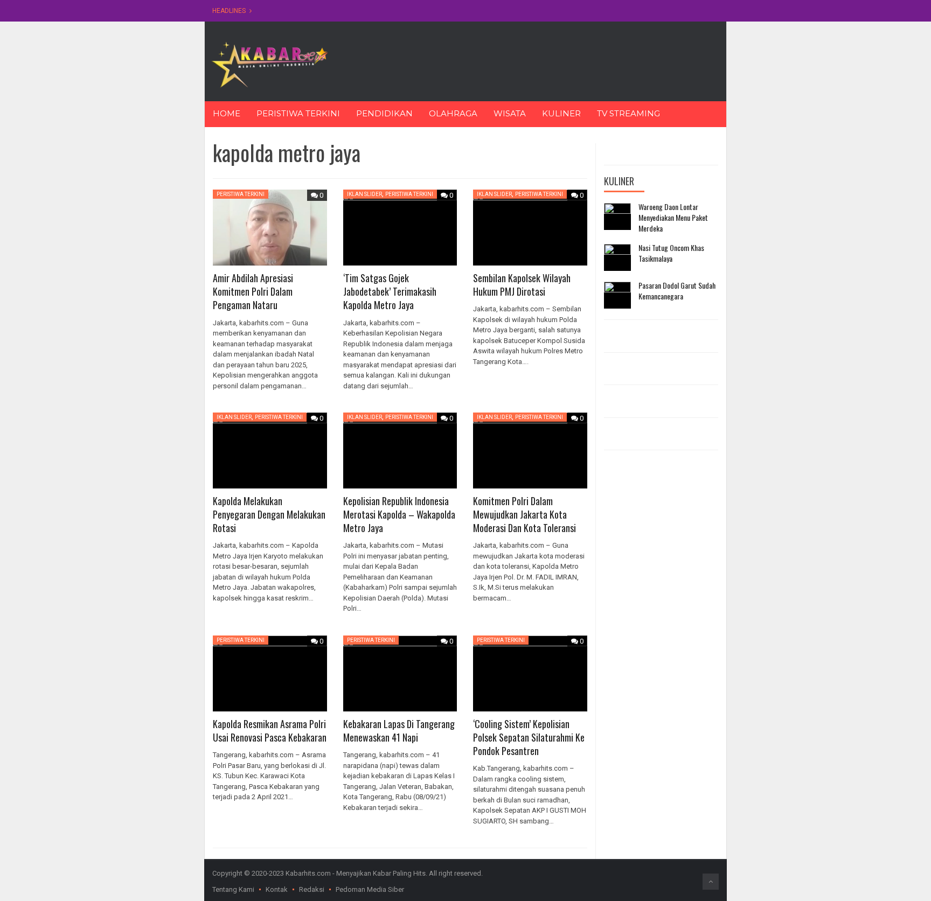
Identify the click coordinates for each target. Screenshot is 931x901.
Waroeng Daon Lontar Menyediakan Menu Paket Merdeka (673, 217)
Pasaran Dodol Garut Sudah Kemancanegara (676, 290)
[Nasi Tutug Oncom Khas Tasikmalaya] (617, 257)
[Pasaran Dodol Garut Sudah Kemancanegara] (617, 295)
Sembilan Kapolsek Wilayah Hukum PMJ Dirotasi (522, 284)
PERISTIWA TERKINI (298, 113)
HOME (226, 113)
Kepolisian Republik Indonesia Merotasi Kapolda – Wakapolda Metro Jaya (399, 514)
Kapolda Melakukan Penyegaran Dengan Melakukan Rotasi (269, 514)
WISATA (510, 113)
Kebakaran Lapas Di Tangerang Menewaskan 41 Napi (399, 730)
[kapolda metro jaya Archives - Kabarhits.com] (269, 64)
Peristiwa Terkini (241, 194)
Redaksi (311, 889)
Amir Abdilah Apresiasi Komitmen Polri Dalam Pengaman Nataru (253, 291)
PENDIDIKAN (384, 113)
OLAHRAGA (453, 113)
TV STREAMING (628, 113)
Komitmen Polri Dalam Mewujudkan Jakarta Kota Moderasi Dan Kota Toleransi (524, 514)
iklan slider (364, 194)
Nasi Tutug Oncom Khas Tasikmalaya (671, 252)
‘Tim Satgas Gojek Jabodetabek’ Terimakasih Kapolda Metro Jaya (389, 291)
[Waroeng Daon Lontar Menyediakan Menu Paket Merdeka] (617, 216)
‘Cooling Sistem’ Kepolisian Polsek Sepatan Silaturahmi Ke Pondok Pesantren (529, 737)
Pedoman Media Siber (370, 889)
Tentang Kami (233, 889)
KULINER (561, 113)
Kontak (277, 889)
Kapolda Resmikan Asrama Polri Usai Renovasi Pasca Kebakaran (269, 730)
